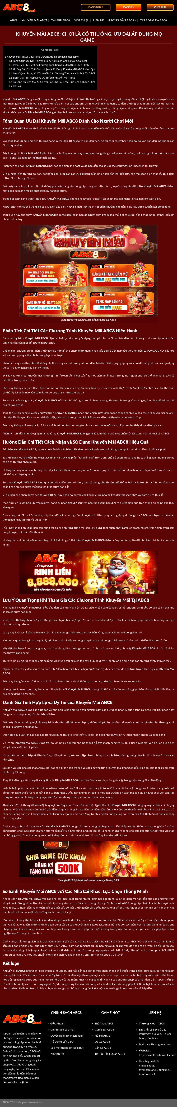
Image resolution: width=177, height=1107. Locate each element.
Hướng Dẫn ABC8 (121, 20)
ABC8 (13, 20)
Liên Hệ (98, 20)
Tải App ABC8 (60, 20)
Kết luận (15, 86)
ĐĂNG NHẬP (95, 7)
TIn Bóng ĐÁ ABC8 (153, 20)
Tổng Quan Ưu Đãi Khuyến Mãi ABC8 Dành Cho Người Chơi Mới (47, 61)
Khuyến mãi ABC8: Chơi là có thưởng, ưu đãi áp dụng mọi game (41, 57)
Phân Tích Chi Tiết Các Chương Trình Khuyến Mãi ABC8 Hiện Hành (48, 65)
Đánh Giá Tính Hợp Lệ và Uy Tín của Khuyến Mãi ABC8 (41, 77)
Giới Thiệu (81, 20)
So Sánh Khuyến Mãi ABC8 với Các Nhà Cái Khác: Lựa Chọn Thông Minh (51, 82)
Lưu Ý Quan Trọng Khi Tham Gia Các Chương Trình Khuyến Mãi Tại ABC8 (51, 73)
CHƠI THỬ (160, 7)
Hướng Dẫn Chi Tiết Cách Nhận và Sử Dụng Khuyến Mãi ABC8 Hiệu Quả (51, 69)
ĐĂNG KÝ (128, 7)
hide (55, 50)
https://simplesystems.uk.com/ (157, 1055)
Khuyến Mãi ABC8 (34, 20)
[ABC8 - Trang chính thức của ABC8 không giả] (20, 7)
